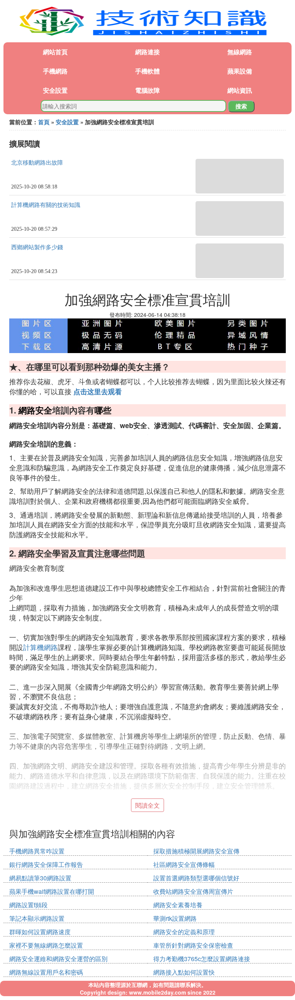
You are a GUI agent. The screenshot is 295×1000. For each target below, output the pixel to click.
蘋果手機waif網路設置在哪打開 (51, 891)
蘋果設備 (239, 71)
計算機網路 (40, 647)
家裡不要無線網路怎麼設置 (46, 945)
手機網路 (55, 71)
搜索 (241, 106)
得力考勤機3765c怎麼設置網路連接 (201, 958)
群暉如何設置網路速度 (40, 931)
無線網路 (239, 51)
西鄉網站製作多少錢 (37, 247)
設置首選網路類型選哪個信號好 (196, 877)
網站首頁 (55, 51)
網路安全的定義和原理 (184, 931)
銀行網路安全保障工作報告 (46, 864)
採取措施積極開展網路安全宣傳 (196, 851)
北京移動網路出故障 (37, 163)
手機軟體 (147, 71)
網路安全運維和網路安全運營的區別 (58, 958)
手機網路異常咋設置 (37, 851)
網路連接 (147, 51)
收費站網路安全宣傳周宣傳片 (193, 891)
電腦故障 (147, 90)
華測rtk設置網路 (175, 918)
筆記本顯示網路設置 (37, 918)
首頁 (44, 122)
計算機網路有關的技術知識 (45, 205)
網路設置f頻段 (28, 904)
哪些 (102, 410)
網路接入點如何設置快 (184, 972)
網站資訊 (239, 90)
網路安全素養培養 (177, 904)
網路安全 (35, 410)
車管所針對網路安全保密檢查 (193, 945)
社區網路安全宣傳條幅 (184, 864)
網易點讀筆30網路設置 (40, 877)
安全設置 (55, 90)
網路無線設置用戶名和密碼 (46, 972)
